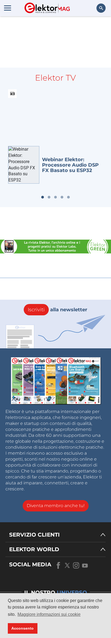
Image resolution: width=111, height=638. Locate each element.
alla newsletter (57, 310)
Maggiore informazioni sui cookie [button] (49, 614)
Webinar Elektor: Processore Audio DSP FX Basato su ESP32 (70, 165)
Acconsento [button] (22, 628)
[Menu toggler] (8, 7)
